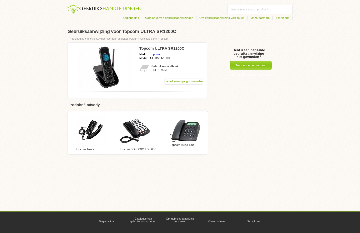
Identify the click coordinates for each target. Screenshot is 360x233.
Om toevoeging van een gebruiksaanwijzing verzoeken (250, 66)
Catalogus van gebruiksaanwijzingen (169, 17)
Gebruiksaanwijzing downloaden (183, 81)
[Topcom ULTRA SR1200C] (105, 87)
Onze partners (260, 17)
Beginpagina (131, 17)
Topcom (155, 54)
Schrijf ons (282, 17)
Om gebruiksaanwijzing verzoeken (222, 17)
